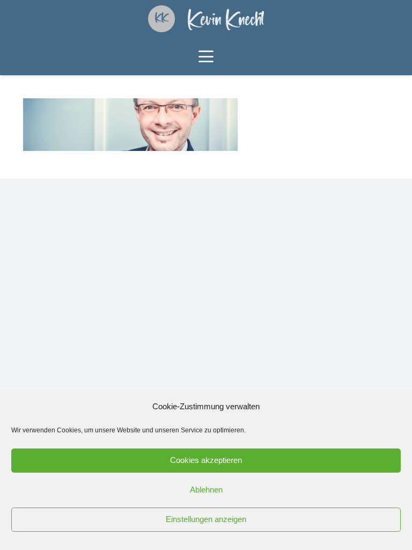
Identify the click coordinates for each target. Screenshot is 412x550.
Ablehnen (206, 489)
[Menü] (205, 56)
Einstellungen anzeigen (206, 519)
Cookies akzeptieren (206, 460)
